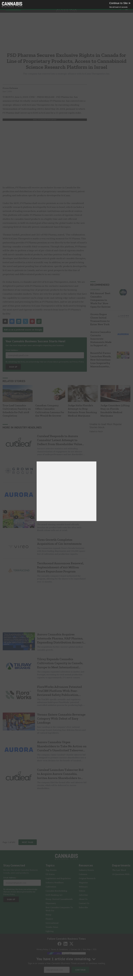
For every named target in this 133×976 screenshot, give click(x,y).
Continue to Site (119, 3)
